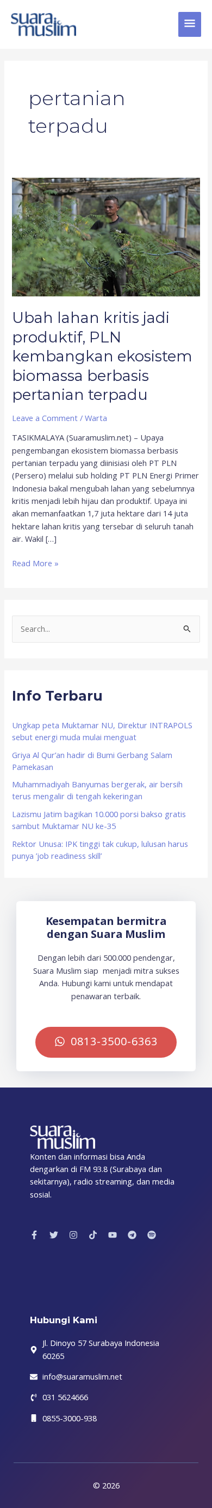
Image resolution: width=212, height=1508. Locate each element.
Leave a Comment (45, 417)
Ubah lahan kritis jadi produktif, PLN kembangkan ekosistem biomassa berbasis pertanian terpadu (102, 356)
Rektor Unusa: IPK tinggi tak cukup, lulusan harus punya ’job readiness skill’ (100, 849)
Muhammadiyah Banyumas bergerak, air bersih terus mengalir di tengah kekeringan (97, 790)
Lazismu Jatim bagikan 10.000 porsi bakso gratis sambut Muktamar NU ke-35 (99, 819)
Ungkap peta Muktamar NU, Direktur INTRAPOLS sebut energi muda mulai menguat (102, 731)
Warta (96, 417)
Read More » (35, 562)
